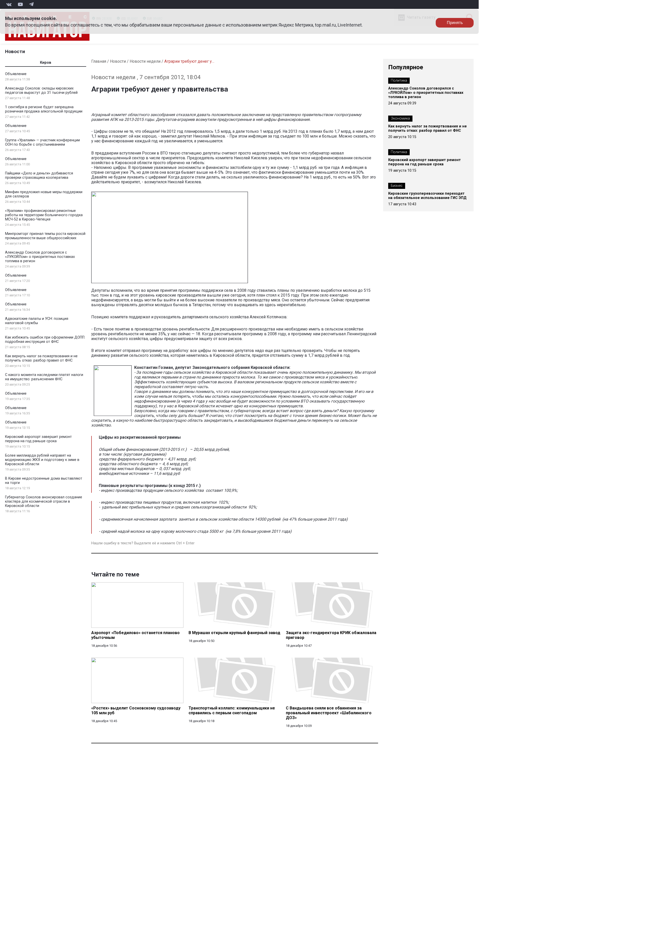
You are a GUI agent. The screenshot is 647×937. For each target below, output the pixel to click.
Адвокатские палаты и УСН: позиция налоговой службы (36, 321)
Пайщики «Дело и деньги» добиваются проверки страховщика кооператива (39, 175)
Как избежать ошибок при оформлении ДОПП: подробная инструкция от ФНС (45, 339)
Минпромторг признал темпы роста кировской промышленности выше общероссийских (45, 236)
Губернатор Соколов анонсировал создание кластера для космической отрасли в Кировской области (43, 501)
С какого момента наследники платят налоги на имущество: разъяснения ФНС (44, 377)
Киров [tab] (45, 62)
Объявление (16, 74)
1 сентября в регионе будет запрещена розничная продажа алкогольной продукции (43, 109)
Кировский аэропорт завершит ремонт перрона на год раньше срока (38, 439)
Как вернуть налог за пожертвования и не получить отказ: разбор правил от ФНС (41, 358)
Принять (455, 22)
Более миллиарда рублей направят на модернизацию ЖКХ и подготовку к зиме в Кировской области (42, 459)
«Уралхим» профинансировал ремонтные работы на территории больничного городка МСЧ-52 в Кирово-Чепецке (44, 215)
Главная (98, 61)
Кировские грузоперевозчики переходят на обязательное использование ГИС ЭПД (427, 195)
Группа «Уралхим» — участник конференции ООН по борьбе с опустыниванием (42, 142)
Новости (15, 51)
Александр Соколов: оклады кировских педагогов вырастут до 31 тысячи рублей (41, 90)
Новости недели (145, 61)
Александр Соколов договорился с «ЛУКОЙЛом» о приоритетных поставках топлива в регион (40, 256)
